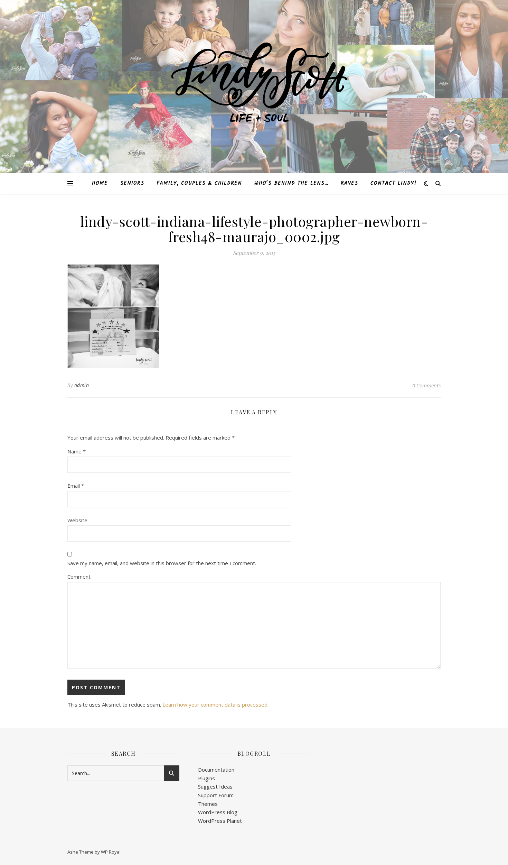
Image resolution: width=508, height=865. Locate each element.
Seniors (132, 183)
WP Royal (111, 852)
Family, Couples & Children (199, 183)
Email (75, 485)
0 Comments (426, 385)
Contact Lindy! (393, 183)
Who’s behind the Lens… (291, 183)
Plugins (206, 778)
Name (76, 451)
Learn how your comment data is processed (214, 704)
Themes (208, 803)
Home (100, 183)
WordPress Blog (217, 812)
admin (81, 385)
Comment (79, 576)
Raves (349, 183)
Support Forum (216, 795)
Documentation (216, 769)
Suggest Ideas (215, 786)
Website (77, 520)
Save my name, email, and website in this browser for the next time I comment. (161, 563)
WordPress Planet (220, 820)
